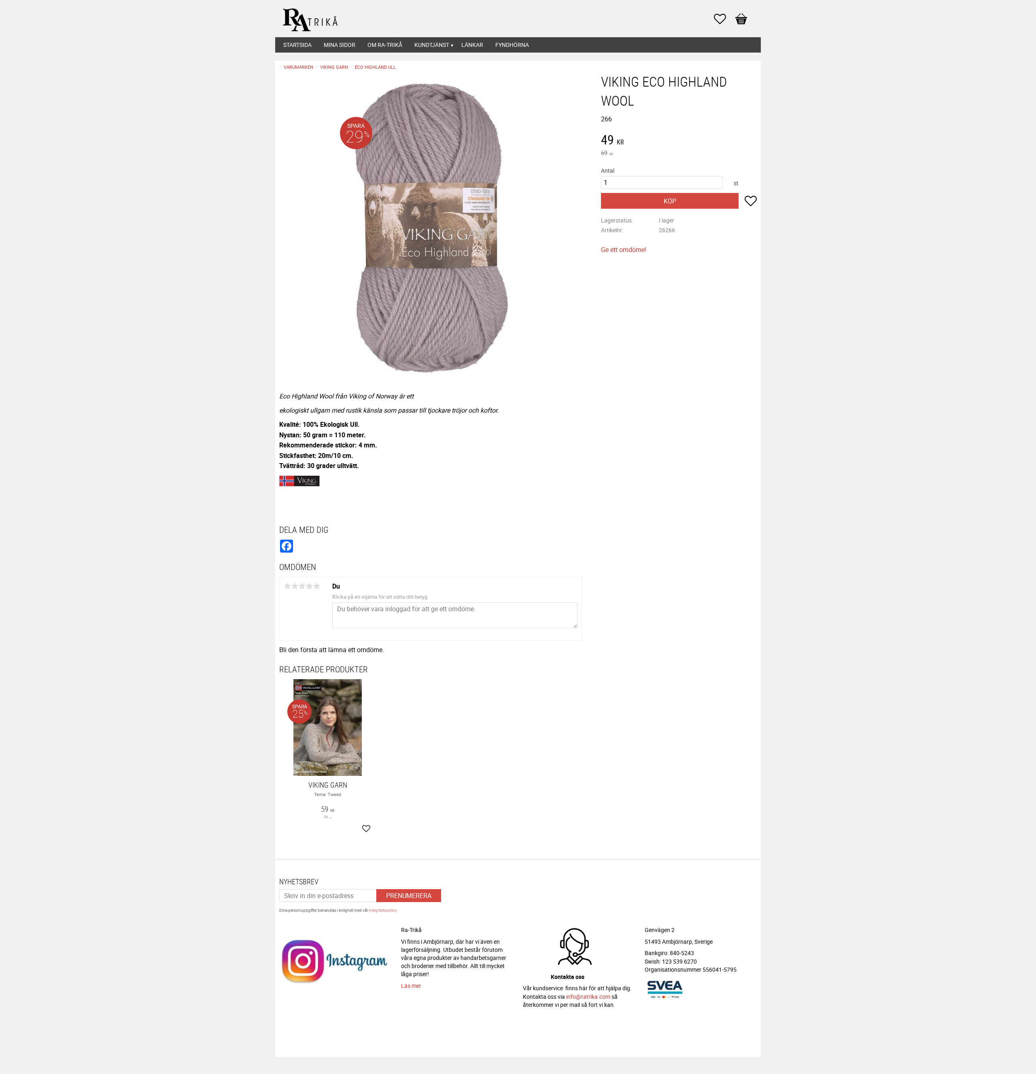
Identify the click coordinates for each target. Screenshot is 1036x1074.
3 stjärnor (302, 586)
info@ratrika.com (588, 996)
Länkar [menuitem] (472, 45)
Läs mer (411, 985)
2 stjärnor (294, 586)
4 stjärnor (309, 586)
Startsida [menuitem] (297, 45)
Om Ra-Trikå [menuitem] (384, 45)
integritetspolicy (382, 910)
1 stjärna (287, 586)
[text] (679, 140)
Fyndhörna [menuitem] (512, 45)
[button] (724, 19)
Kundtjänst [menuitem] (431, 45)
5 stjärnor (316, 586)
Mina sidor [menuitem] (339, 45)
